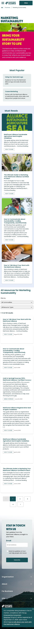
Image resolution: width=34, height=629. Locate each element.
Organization (8, 577)
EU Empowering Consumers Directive (15, 615)
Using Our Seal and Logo (14, 77)
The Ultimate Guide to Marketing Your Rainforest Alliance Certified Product (16, 177)
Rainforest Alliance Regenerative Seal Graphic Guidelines (17, 409)
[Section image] (17, 130)
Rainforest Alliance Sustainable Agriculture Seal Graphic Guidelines (15, 136)
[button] (2, 3)
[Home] (10, 3)
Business (7, 7)
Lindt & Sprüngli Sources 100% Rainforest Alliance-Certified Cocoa (16, 379)
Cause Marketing (11, 91)
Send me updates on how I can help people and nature (18, 552)
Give (26, 3)
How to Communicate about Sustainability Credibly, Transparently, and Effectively (15, 221)
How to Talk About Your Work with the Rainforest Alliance (16, 266)
